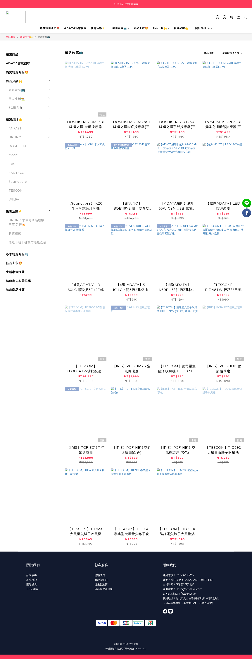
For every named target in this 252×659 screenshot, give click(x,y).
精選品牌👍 (181, 28)
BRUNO (15, 137)
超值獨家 (15, 233)
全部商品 (10, 37)
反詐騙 (34, 589)
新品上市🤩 (141, 28)
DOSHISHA (18, 146)
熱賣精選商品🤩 (50, 28)
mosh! (13, 155)
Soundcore (18, 181)
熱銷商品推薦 (15, 289)
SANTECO (17, 173)
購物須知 (100, 575)
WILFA (14, 199)
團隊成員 (31, 584)
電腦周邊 (61, 118)
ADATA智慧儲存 (75, 28)
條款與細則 (101, 580)
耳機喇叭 (61, 127)
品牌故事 (31, 575)
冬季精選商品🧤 (17, 254)
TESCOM (16, 190)
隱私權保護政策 (104, 589)
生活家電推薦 (15, 272)
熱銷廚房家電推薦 (18, 281)
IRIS (12, 164)
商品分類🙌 (160, 28)
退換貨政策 (101, 584)
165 (28, 589)
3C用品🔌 (16, 107)
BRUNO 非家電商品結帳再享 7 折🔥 (26, 222)
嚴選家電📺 (119, 28)
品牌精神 (31, 580)
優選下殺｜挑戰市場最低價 (27, 242)
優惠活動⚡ (98, 28)
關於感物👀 (202, 28)
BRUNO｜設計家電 (69, 139)
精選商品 (12, 54)
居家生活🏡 (17, 99)
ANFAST (15, 128)
